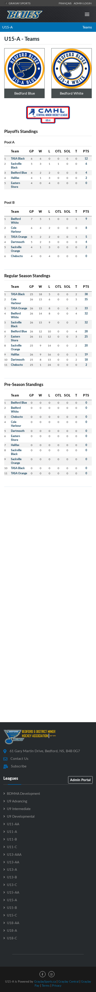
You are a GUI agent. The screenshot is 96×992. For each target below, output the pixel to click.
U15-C (12, 915)
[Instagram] (51, 974)
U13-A (12, 869)
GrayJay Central (68, 981)
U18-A (12, 930)
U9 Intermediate (19, 808)
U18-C (12, 938)
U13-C (12, 884)
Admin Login (83, 3)
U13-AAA (14, 854)
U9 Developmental (21, 816)
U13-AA (13, 862)
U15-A (7, 27)
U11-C (12, 847)
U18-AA (13, 923)
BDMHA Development (23, 793)
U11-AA (13, 824)
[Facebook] (42, 974)
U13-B (12, 877)
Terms (46, 985)
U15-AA (13, 892)
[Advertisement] (48, 538)
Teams (87, 27)
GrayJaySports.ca (45, 981)
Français (66, 3)
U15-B (12, 907)
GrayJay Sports (19, 3)
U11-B (12, 839)
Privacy (56, 985)
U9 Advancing (17, 801)
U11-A (12, 831)
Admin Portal (80, 779)
